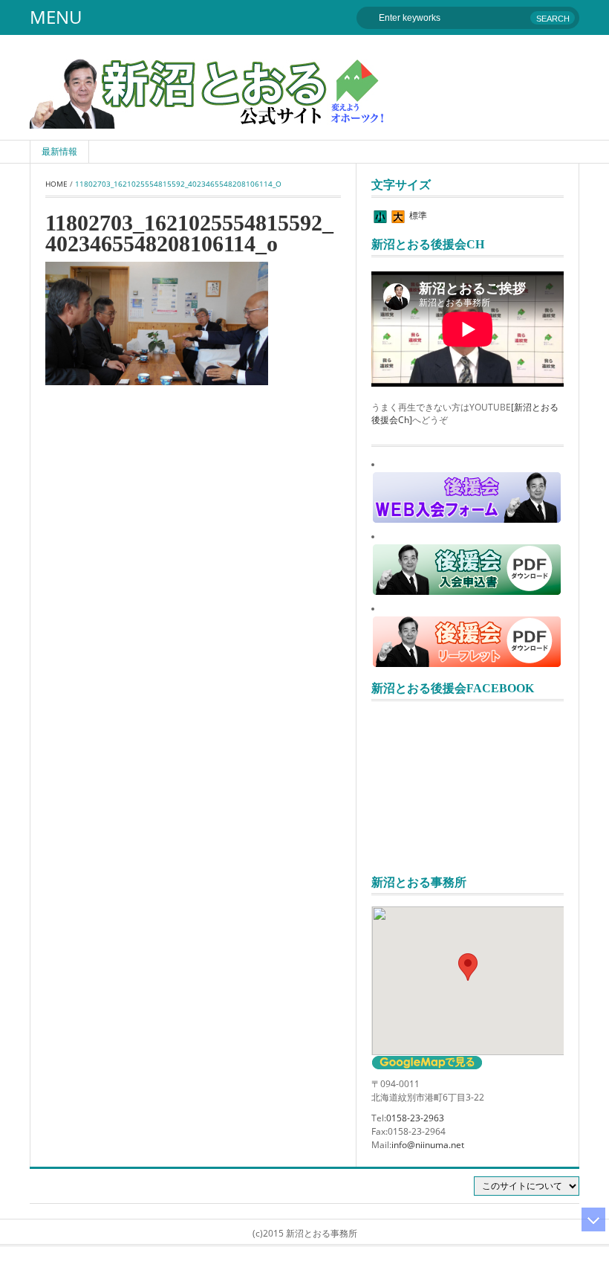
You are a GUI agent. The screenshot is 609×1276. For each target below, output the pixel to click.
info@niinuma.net (427, 1144)
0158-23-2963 (415, 1118)
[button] (467, 967)
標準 (418, 215)
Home (56, 183)
